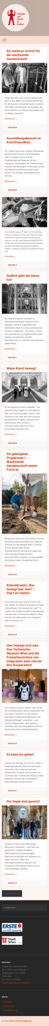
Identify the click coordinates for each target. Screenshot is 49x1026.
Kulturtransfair (21, 1021)
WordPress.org (10, 1010)
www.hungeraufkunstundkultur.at (16, 983)
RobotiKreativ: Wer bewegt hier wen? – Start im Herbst (21, 589)
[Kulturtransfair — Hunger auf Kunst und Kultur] (15, 18)
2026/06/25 (12, 635)
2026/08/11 (12, 357)
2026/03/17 (12, 883)
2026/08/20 (12, 190)
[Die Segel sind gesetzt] (24, 822)
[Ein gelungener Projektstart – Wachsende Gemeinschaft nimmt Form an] (24, 504)
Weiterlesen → (11, 118)
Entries (9, 1006)
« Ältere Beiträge (12, 893)
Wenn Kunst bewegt (21, 368)
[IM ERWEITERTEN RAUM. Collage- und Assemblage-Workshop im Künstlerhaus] (24, 212)
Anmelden (8, 1002)
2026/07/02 (12, 574)
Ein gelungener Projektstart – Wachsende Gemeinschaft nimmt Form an (22, 461)
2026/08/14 (12, 265)
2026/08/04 (12, 443)
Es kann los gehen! (20, 754)
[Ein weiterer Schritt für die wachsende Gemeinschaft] (24, 78)
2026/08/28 (12, 127)
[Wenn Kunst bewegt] (24, 387)
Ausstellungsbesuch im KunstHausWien (24, 140)
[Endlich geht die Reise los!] (24, 299)
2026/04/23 (12, 743)
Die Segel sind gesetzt (23, 801)
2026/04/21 (12, 791)
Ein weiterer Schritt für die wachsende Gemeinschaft (23, 55)
